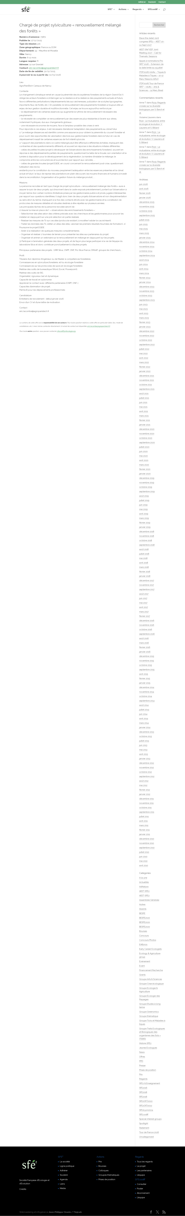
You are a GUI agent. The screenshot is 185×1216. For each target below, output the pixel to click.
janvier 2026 (145, 197)
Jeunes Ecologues (148, 1048)
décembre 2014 (146, 687)
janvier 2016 (144, 652)
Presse (142, 1065)
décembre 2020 (146, 429)
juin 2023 (143, 304)
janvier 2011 (144, 834)
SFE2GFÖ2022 (145, 1101)
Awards (142, 909)
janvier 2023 (144, 327)
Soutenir (152, 2)
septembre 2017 (146, 589)
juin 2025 (143, 224)
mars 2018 (144, 567)
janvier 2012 (144, 794)
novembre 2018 (146, 536)
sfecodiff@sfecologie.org (66, 331)
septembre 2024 (147, 255)
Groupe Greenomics (149, 1012)
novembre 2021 (146, 380)
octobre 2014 (145, 696)
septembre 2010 (147, 847)
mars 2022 (144, 362)
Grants (142, 975)
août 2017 (143, 594)
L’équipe (141, 1175)
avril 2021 (143, 411)
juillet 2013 (144, 741)
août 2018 (144, 549)
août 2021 (143, 393)
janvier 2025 (144, 238)
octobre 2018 (145, 540)
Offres (142, 1056)
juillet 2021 (144, 398)
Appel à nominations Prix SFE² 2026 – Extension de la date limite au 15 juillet (151, 64)
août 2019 (144, 496)
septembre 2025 (147, 215)
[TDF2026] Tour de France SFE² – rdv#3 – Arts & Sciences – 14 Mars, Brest (151, 87)
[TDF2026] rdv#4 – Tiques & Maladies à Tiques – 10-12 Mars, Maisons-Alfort (152, 75)
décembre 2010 (146, 839)
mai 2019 (143, 509)
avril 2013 (143, 754)
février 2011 (144, 830)
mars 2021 (144, 416)
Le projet (141, 1166)
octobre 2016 (145, 629)
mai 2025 (143, 229)
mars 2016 (144, 643)
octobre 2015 (145, 665)
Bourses (143, 931)
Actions (122, 9)
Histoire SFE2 (145, 1043)
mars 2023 (144, 318)
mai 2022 (143, 353)
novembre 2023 (146, 291)
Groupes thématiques (108, 1175)
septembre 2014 (147, 701)
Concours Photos (147, 940)
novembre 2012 (146, 767)
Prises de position (147, 1070)
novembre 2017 (146, 585)
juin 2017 (143, 598)
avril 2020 (143, 460)
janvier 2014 (144, 727)
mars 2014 (144, 723)
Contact (162, 2)
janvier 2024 (145, 282)
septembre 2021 (146, 389)
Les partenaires (144, 1170)
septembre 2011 (146, 812)
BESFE (142, 913)
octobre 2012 (145, 772)
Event (142, 966)
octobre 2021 (145, 384)
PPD (141, 1061)
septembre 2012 (146, 776)
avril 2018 (143, 563)
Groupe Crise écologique (151, 983)
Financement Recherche (151, 970)
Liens (62, 1184)
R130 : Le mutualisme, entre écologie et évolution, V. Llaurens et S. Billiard (152, 124)
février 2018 (144, 571)
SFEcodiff (153, 9)
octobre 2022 (145, 340)
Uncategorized (146, 1137)
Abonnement (143, 1193)
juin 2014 (143, 714)
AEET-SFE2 (144, 891)
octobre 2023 (145, 295)
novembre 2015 (146, 660)
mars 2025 (144, 233)
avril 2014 (143, 718)
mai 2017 (143, 603)
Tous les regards (145, 1161)
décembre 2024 (146, 242)
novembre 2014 (146, 692)
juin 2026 (143, 184)
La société (65, 1161)
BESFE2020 (144, 918)
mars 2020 (144, 465)
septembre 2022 (147, 344)
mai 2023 (143, 309)
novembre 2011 (146, 803)
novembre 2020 (146, 433)
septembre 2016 (147, 634)
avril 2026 (143, 189)
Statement (144, 1128)
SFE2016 (143, 1088)
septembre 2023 (147, 300)
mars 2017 (144, 611)
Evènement (144, 961)
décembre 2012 (146, 763)
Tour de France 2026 (149, 1132)
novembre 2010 (146, 843)
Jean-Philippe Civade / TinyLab (65, 1212)
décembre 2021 (146, 376)
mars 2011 (143, 825)
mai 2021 (143, 407)
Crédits (22, 1189)
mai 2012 (143, 785)
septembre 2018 (147, 545)
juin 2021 (143, 402)
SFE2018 (143, 1092)
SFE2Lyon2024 (146, 1110)
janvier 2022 (144, 371)
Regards (137, 9)
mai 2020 (143, 456)
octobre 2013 (145, 736)
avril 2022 (143, 358)
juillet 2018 (144, 554)
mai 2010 (143, 861)
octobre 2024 (145, 251)
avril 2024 (143, 269)
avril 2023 (143, 313)
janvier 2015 (144, 683)
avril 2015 (143, 674)
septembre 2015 (146, 669)
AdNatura (143, 886)
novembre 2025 (146, 206)
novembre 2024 (146, 246)
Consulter (141, 1184)
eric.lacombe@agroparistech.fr (44, 68)
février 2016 (144, 647)
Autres (142, 904)
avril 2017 (143, 607)
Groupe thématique (148, 1016)
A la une (143, 878)
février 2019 (144, 522)
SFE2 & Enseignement (149, 1083)
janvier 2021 (144, 425)
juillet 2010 (144, 852)
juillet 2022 (144, 349)
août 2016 (144, 638)
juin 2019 (143, 505)
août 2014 (144, 705)
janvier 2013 (144, 758)
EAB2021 (143, 944)
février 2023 (144, 322)
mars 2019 (144, 518)
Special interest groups (150, 1119)
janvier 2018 (144, 576)
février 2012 (144, 790)
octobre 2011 (145, 807)
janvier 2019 (144, 527)
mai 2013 (143, 750)
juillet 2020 (144, 447)
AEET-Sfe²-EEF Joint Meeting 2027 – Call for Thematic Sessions (150, 53)
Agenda (64, 1179)
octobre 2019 (145, 487)
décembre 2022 (146, 331)
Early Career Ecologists (150, 949)
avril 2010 (143, 865)
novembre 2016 (146, 625)
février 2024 (144, 278)
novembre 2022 (146, 335)
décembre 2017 (146, 580)
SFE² (110, 9)
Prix (141, 1074)
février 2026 (144, 193)
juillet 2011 (144, 816)
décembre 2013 (146, 732)
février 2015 (144, 678)
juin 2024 (143, 264)
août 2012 (143, 781)
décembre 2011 (146, 798)
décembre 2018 (146, 531)
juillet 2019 (144, 500)
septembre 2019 (147, 491)
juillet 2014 (144, 709)
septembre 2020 (147, 442)
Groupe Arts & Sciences (150, 979)
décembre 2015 (146, 656)
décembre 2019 (146, 478)
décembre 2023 (146, 286)
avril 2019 (143, 514)
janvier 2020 (145, 473)
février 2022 (144, 367)
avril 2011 (143, 821)
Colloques (103, 1170)
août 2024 (144, 260)
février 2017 (144, 616)
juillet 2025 (144, 220)
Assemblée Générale (149, 900)
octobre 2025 (145, 211)
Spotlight (143, 1123)
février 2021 (144, 420)
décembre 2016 (146, 620)
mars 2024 (144, 273)
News (142, 1052)
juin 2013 (143, 745)
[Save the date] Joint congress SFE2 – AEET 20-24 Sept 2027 (151, 41)
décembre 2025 (146, 202)
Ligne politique (67, 1166)
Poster (140, 1188)
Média (63, 1188)
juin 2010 (143, 856)
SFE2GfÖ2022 (145, 1105)
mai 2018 (143, 558)
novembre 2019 (146, 482)
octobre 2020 (145, 438)
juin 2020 (143, 451)
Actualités (144, 882)
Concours (144, 935)
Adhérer (142, 2)
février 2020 (144, 469)
